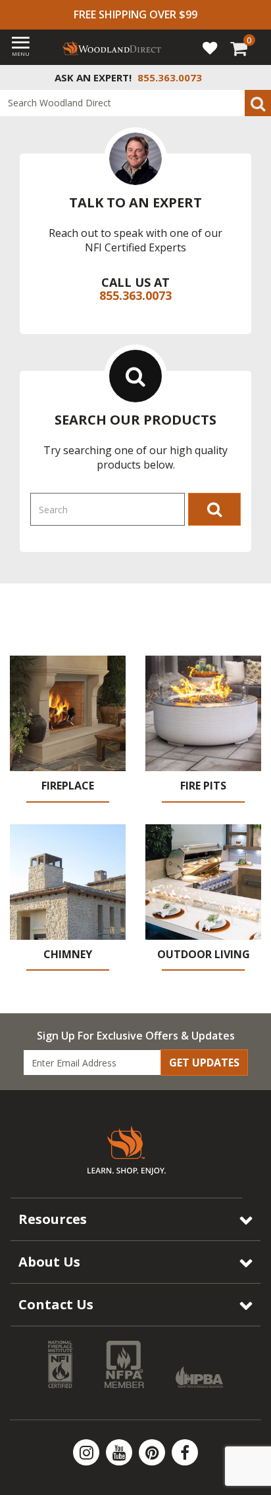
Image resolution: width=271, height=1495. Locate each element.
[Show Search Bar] (254, 77)
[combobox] (135, 103)
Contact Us (55, 1304)
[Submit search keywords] (258, 103)
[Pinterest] (153, 1452)
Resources (52, 1219)
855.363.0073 (135, 295)
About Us (49, 1262)
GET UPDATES (204, 1062)
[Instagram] (87, 1452)
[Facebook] (184, 1452)
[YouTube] (120, 1452)
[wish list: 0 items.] (210, 47)
